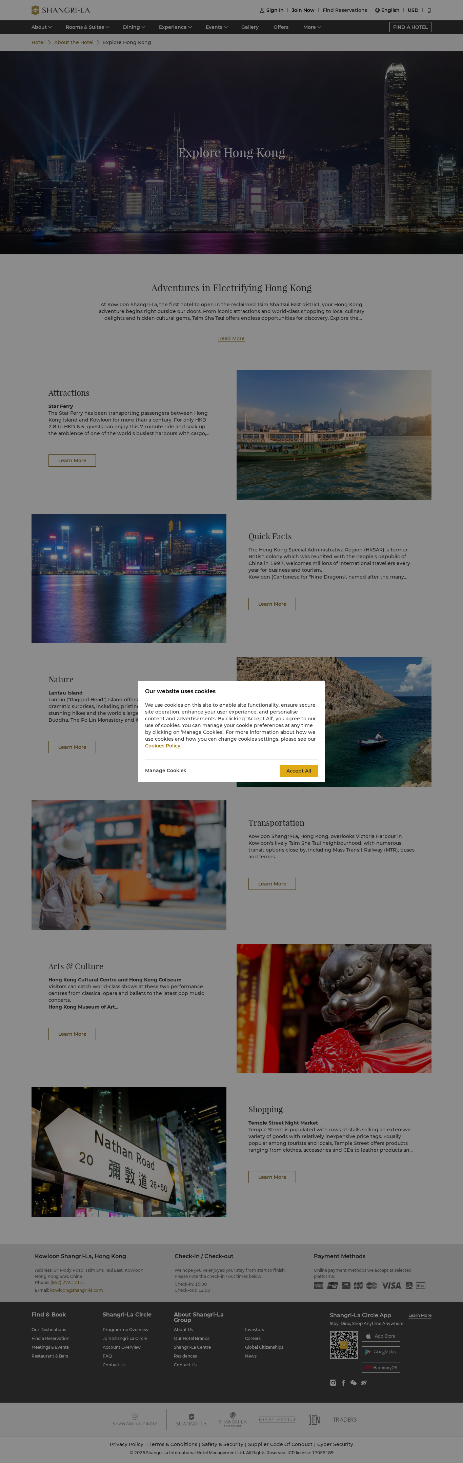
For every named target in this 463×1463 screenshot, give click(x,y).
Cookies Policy (162, 746)
